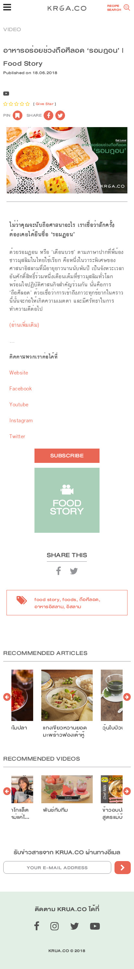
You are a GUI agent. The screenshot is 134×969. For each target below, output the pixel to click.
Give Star (45, 104)
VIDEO (12, 29)
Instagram (21, 420)
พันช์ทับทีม (55, 810)
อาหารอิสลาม (48, 606)
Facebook (20, 388)
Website (18, 372)
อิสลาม (73, 606)
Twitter (17, 436)
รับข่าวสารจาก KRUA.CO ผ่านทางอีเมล (67, 852)
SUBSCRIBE (67, 455)
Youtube (19, 404)
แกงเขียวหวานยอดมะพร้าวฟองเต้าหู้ (65, 731)
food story (47, 599)
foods (69, 599)
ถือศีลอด (89, 599)
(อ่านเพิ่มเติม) (24, 325)
